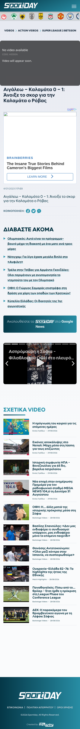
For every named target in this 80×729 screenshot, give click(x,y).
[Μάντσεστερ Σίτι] (70, 16)
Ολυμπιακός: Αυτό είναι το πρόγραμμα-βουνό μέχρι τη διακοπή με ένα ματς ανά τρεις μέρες (39, 244)
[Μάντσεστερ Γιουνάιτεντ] (60, 16)
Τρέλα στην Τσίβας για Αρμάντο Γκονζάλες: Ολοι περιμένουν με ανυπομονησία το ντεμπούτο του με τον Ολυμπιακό (38, 275)
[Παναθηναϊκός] (13, 16)
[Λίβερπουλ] (51, 16)
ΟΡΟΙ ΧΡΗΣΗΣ (65, 707)
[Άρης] (42, 16)
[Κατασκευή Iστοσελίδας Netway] (46, 724)
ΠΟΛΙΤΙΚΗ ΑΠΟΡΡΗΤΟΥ (40, 707)
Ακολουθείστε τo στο (40, 324)
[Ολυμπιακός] (4, 16)
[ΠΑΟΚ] (32, 16)
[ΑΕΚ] (23, 16)
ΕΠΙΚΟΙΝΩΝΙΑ (15, 707)
